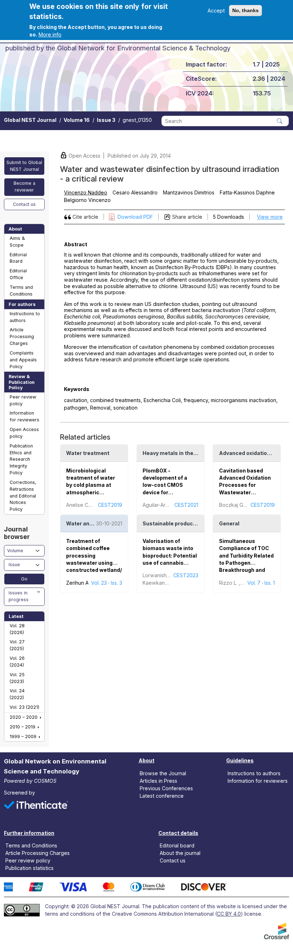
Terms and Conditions (21, 290)
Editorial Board (18, 258)
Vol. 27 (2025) (17, 645)
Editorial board (177, 845)
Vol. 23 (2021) (24, 707)
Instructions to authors (25, 317)
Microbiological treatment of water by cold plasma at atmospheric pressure (90, 485)
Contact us (24, 204)
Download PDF (135, 217)
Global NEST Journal (30, 120)
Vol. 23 (99, 583)
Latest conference (162, 796)
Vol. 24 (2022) (17, 694)
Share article (187, 217)
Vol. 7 (253, 583)
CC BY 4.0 (229, 914)
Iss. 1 (269, 583)
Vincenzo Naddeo (85, 192)
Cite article (85, 217)
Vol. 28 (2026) (17, 629)
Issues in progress (19, 596)
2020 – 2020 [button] (24, 717)
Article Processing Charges (22, 336)
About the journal (180, 853)
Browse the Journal (163, 773)
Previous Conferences (166, 788)
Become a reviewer (24, 186)
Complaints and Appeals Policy (23, 359)
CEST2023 (185, 575)
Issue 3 (106, 120)
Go (24, 579)
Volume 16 (77, 120)
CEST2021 (186, 505)
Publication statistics (29, 868)
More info (50, 34)
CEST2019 (110, 505)
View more (270, 217)
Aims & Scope (17, 242)
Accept (216, 11)
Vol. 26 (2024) (17, 661)
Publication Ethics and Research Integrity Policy (21, 459)
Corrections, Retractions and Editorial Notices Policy (23, 496)
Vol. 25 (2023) (17, 678)
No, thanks (245, 10)
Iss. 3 (116, 583)
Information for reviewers (24, 416)
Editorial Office (18, 274)
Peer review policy (23, 400)
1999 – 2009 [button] (24, 736)
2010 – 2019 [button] (23, 726)
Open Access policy (24, 433)
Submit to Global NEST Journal (24, 166)
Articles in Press (158, 780)
